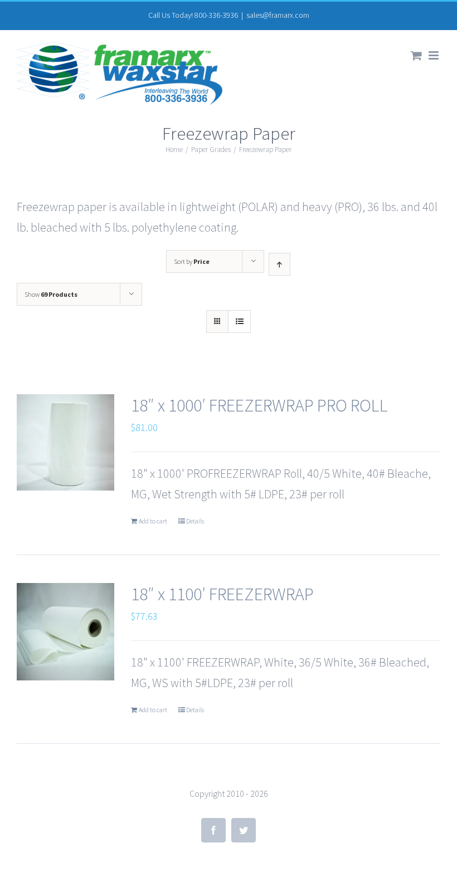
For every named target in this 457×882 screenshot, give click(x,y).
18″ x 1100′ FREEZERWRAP (222, 594)
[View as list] (239, 321)
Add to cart (153, 521)
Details (195, 521)
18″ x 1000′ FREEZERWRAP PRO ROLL (259, 405)
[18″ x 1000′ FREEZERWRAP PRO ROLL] (65, 442)
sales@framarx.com (277, 15)
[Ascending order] (279, 264)
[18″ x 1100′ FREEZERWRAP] (65, 631)
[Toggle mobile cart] (416, 55)
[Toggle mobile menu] (434, 55)
